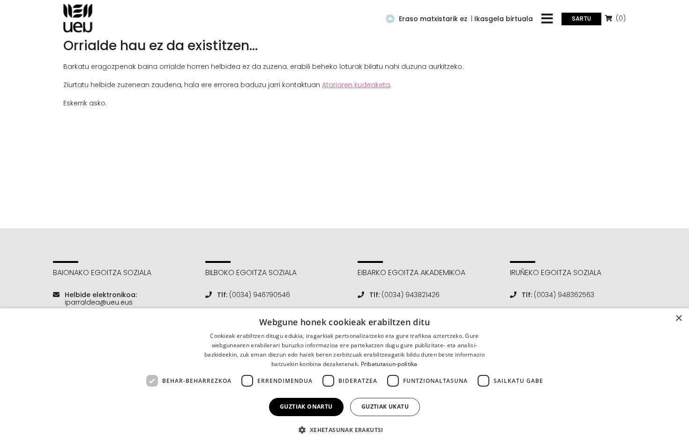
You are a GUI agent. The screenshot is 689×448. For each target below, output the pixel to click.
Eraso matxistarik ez (433, 18)
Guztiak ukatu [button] (385, 407)
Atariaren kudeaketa (356, 85)
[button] (344, 430)
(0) (620, 18)
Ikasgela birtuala (503, 18)
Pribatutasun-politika (389, 364)
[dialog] (344, 378)
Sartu (581, 18)
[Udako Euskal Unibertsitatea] (78, 18)
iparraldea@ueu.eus (99, 302)
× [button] (678, 318)
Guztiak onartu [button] (306, 407)
